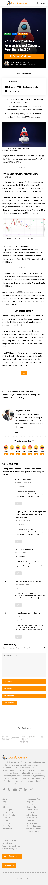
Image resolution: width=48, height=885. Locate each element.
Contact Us (31, 807)
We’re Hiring (31, 823)
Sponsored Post (33, 799)
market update (34, 395)
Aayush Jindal (17, 62)
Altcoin (16, 30)
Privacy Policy (32, 831)
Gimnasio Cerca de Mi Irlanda (28, 581)
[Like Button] (24, 373)
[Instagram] (21, 789)
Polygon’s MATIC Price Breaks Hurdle (22, 87)
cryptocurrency (18, 391)
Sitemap (6, 823)
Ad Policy (30, 821)
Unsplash (14, 150)
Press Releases (8, 826)
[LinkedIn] (26, 789)
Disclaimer (7, 829)
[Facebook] (4, 789)
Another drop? (13, 91)
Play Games (31, 802)
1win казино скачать (24, 549)
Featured (29, 391)
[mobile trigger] (4, 3)
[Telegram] (31, 789)
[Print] (25, 56)
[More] (29, 56)
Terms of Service (33, 829)
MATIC (5, 398)
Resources (6, 821)
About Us (6, 818)
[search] (38, 3)
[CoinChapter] (20, 3)
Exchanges (7, 810)
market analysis (9, 395)
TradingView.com (8, 241)
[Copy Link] (22, 56)
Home (6, 30)
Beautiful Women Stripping (27, 613)
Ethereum (29, 249)
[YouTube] (15, 789)
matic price (13, 398)
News (11, 30)
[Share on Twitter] (14, 56)
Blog (4, 802)
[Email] (18, 56)
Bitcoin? (5, 807)
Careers (29, 804)
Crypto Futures (9, 812)
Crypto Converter (34, 826)
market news (21, 395)
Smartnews (23, 34)
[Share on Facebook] (10, 56)
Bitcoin (18, 249)
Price (4, 804)
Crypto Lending (9, 815)
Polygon (22, 398)
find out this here (23, 480)
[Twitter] (9, 789)
